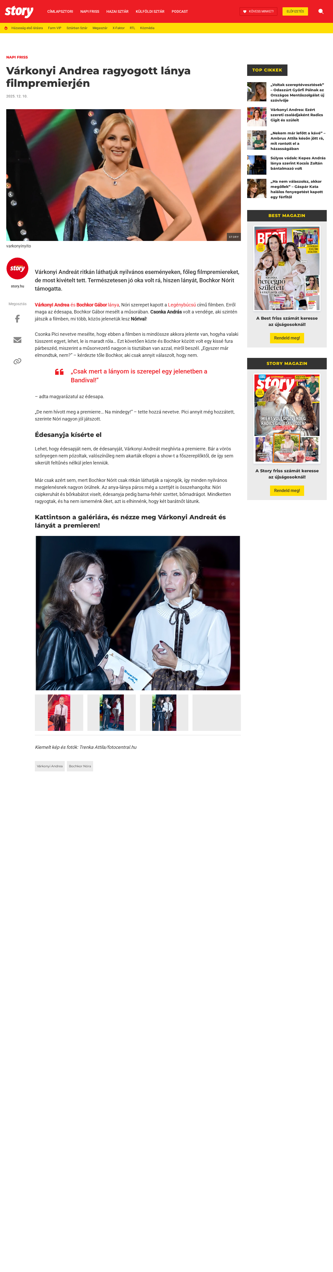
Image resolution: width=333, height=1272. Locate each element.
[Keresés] (321, 11)
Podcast (180, 11)
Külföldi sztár (150, 11)
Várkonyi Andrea (50, 766)
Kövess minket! (261, 11)
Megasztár (100, 28)
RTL (132, 28)
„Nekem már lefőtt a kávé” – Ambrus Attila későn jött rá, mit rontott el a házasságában (298, 141)
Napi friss (89, 11)
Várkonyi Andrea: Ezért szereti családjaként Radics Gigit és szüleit (297, 114)
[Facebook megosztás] (17, 321)
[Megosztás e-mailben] (17, 342)
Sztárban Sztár (77, 28)
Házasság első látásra (27, 28)
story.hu (17, 286)
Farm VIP (54, 28)
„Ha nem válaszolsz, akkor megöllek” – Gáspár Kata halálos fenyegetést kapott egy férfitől (297, 189)
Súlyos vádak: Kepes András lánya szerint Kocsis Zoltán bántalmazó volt (298, 163)
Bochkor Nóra (80, 766)
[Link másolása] (17, 363)
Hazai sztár (117, 11)
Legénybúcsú (182, 304)
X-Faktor (119, 28)
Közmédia (147, 28)
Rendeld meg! (287, 338)
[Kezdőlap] (19, 11)
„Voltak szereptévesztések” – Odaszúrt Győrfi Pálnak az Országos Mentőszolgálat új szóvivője (297, 92)
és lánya (77, 304)
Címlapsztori (60, 11)
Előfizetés (295, 11)
